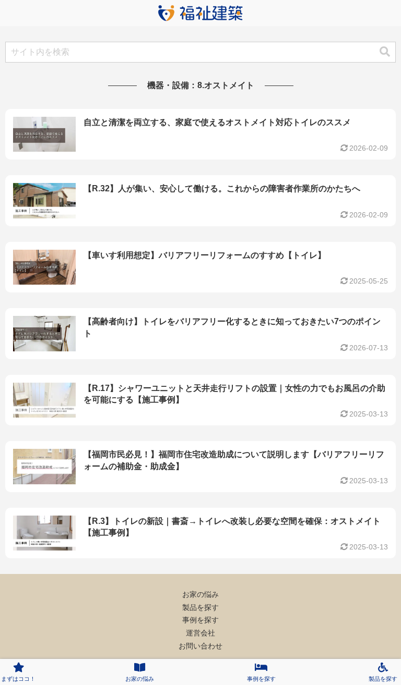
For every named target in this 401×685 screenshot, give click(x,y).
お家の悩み (200, 594)
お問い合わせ (200, 646)
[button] (384, 52)
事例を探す (200, 620)
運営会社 (200, 633)
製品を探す (200, 607)
